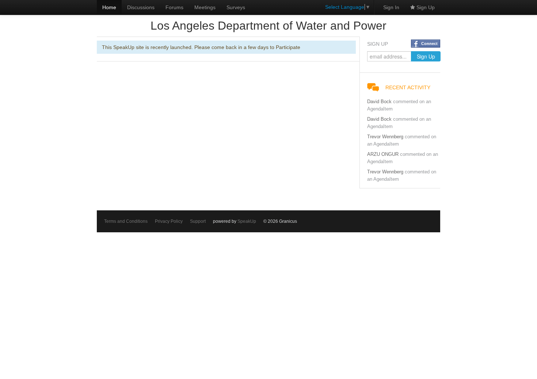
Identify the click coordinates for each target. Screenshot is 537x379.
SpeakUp (246, 221)
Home (109, 7)
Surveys (235, 7)
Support (198, 221)
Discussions (141, 7)
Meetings (205, 7)
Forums (174, 7)
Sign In (391, 7)
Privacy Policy (169, 221)
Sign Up (425, 7)
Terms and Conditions (126, 221)
